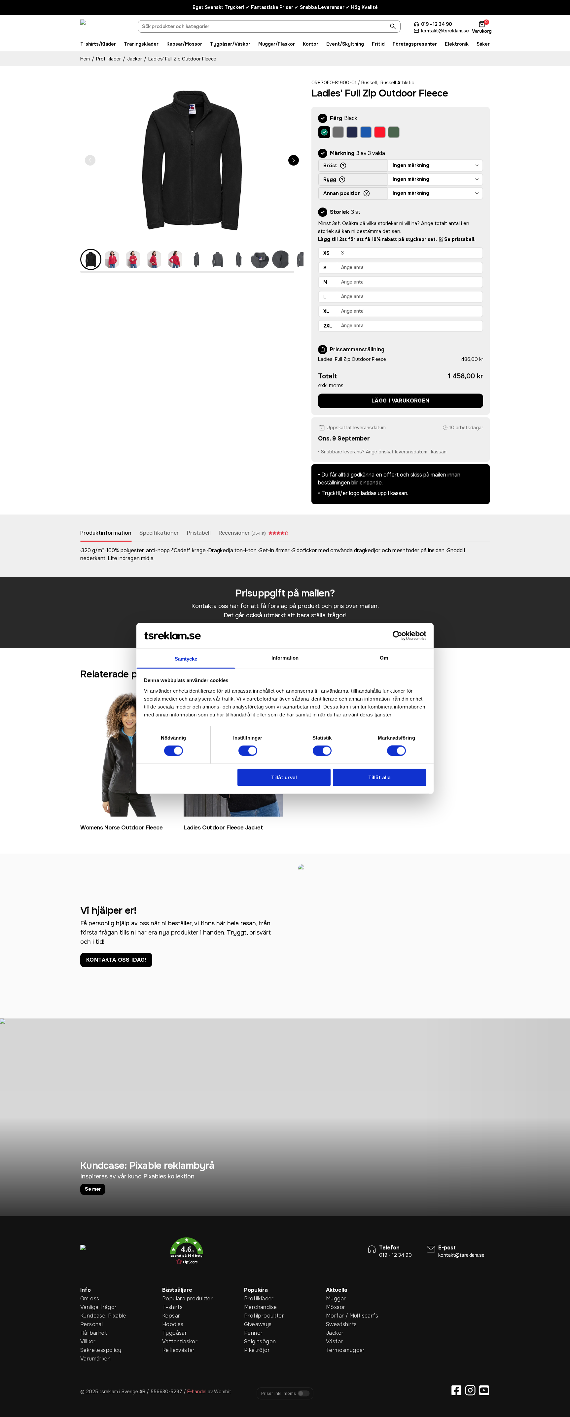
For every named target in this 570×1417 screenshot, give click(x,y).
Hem (85, 59)
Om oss (89, 1298)
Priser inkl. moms (278, 1393)
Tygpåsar (172, 1332)
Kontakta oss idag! (116, 959)
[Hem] (105, 27)
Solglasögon (254, 1341)
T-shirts (172, 1307)
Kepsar (171, 1315)
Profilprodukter (254, 1315)
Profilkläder (108, 59)
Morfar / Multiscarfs (336, 1315)
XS (326, 253)
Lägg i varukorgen (401, 400)
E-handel (196, 1392)
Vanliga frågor (90, 1307)
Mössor (335, 1307)
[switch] (247, 751)
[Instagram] (470, 1390)
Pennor (253, 1332)
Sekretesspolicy (90, 1350)
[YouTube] (484, 1390)
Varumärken (90, 1358)
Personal (90, 1324)
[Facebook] (456, 1390)
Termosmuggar (336, 1350)
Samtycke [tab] (186, 658)
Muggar (336, 1298)
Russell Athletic (397, 83)
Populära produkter (172, 1298)
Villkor (88, 1341)
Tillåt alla (379, 777)
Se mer (93, 1189)
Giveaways (254, 1324)
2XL (327, 326)
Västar (334, 1341)
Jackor (134, 59)
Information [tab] (285, 657)
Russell (369, 83)
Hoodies (172, 1324)
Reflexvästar (172, 1350)
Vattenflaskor (172, 1341)
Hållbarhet (90, 1332)
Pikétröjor (254, 1350)
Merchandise (254, 1307)
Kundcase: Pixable (90, 1315)
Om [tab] (384, 657)
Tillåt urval (284, 777)
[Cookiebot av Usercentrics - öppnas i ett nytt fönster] (397, 636)
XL (326, 311)
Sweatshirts (336, 1324)
